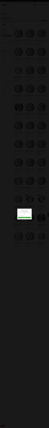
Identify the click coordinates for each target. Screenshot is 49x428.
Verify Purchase (24, 217)
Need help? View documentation (24, 209)
